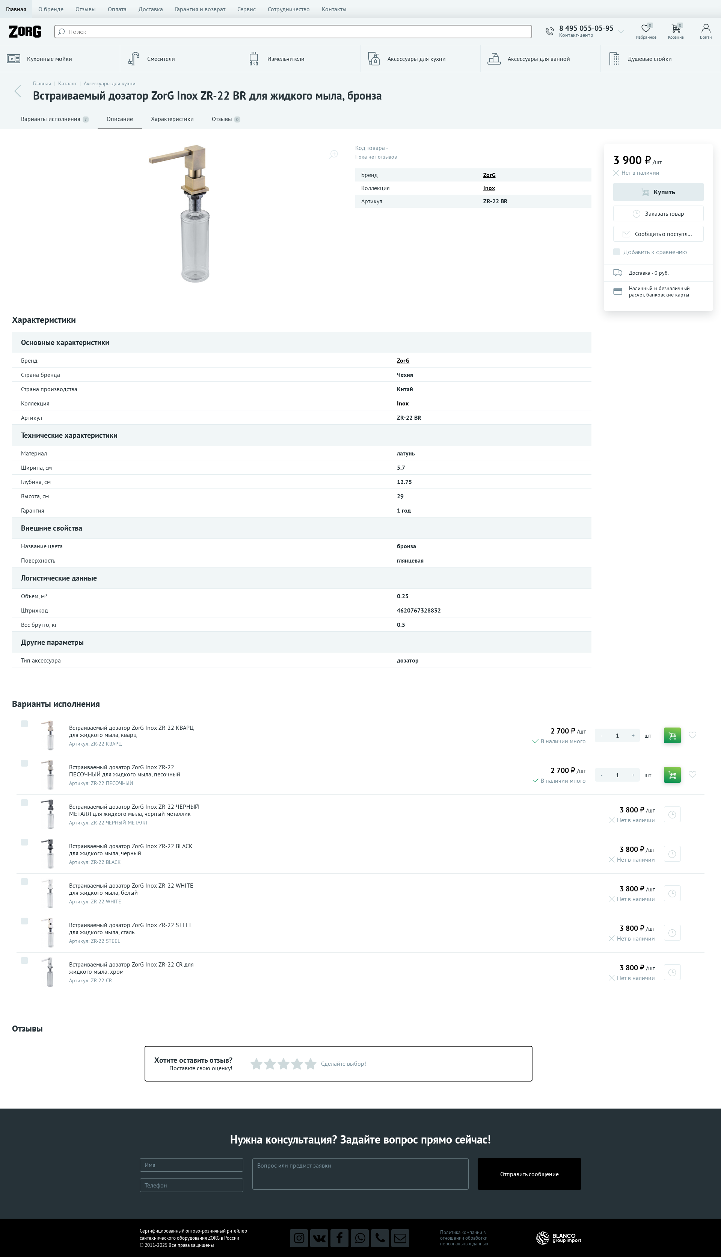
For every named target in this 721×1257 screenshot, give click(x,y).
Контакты (334, 9)
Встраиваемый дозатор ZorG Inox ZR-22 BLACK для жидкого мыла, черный (131, 850)
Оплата (117, 9)
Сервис (246, 9)
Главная (16, 9)
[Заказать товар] (672, 814)
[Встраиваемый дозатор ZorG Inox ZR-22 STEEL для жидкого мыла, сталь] (47, 933)
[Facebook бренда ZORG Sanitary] (339, 1238)
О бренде (50, 9)
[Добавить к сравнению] (24, 723)
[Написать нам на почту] (400, 1238)
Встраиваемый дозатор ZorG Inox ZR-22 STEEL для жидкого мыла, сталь (130, 928)
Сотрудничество (289, 9)
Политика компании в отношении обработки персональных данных (464, 1238)
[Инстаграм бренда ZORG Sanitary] (299, 1238)
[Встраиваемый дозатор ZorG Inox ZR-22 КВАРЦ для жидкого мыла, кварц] (47, 735)
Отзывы (85, 9)
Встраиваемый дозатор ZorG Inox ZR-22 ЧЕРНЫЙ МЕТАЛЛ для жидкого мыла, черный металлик (134, 810)
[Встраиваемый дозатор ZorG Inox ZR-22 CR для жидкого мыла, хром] (47, 972)
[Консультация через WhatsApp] (360, 1238)
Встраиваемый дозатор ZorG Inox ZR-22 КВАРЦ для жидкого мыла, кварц (131, 731)
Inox (489, 188)
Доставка (151, 9)
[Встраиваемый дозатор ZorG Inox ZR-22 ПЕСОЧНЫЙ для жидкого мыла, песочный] (47, 775)
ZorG (489, 174)
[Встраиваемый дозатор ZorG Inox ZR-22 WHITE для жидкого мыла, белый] (47, 893)
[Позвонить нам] (380, 1238)
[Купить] (672, 735)
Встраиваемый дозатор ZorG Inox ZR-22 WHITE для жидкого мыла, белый (131, 889)
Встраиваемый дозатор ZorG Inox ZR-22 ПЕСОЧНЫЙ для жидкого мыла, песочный (124, 771)
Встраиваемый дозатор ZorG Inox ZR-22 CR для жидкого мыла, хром (131, 968)
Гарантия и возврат (200, 9)
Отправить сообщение (529, 1174)
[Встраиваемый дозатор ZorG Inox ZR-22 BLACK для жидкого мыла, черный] (47, 854)
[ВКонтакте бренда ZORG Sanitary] (319, 1238)
